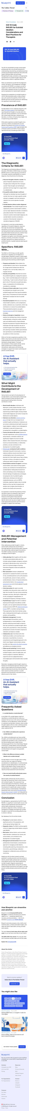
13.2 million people (9, 110)
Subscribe (22, 1046)
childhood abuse (23, 434)
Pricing (3, 1071)
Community (4, 1096)
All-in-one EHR (4, 1069)
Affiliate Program (19, 1073)
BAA (16, 1071)
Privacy (3, 1108)
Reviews (3, 1094)
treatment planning (8, 311)
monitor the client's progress (19, 644)
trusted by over (15, 919)
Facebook (17, 1087)
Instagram (17, 1085)
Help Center (18, 1075)
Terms (6, 1108)
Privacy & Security (19, 1069)
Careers (3, 1098)
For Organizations (5, 1080)
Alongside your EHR (6, 1067)
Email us (17, 1080)
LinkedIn (17, 1082)
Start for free (20, 3)
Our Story (3, 1092)
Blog (16, 1067)
